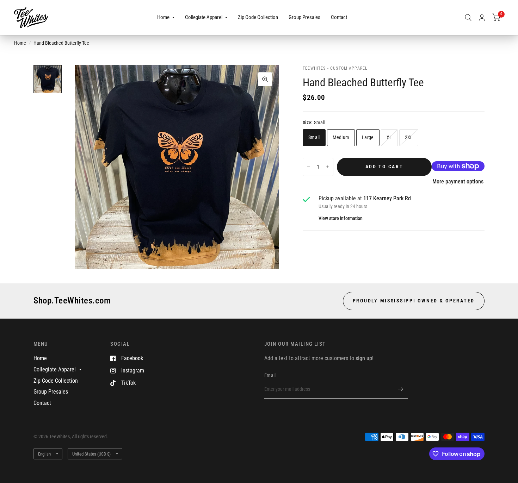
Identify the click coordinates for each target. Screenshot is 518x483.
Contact (339, 17)
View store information (341, 218)
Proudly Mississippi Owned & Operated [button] (414, 300)
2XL (409, 137)
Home (163, 17)
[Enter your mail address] (401, 389)
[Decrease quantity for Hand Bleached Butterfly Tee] (308, 167)
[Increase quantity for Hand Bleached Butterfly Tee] (327, 167)
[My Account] (482, 17)
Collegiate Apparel (203, 17)
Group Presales (304, 17)
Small (314, 137)
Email (270, 375)
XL (389, 137)
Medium (341, 137)
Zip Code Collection (258, 17)
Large (368, 137)
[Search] (468, 17)
